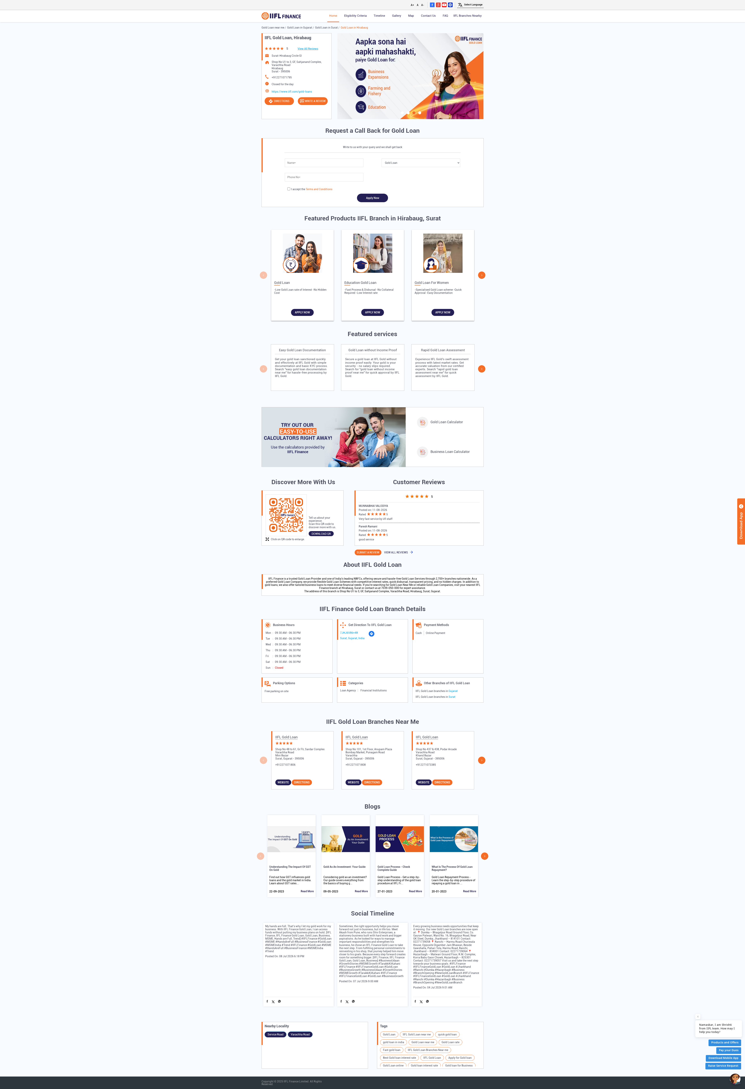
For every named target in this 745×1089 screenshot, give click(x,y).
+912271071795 (282, 77)
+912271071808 (356, 764)
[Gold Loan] (302, 254)
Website (283, 782)
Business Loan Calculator (450, 452)
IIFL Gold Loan (286, 737)
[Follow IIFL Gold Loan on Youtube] (444, 4)
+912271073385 (426, 764)
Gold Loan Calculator (447, 422)
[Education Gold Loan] (372, 254)
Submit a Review (368, 552)
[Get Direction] (371, 635)
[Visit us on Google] (438, 4)
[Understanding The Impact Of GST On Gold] (291, 839)
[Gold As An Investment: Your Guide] (345, 839)
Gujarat (453, 691)
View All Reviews (308, 48)
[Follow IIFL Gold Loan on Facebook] (432, 4)
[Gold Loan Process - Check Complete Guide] (400, 839)
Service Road (275, 1034)
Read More (307, 891)
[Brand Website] (450, 4)
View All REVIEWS (396, 552)
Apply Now (302, 312)
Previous (263, 275)
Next (482, 275)
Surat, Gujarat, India (352, 638)
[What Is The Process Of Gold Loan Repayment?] (454, 839)
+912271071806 (285, 764)
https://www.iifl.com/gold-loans (292, 91)
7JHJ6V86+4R (349, 632)
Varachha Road (300, 1034)
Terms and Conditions (319, 189)
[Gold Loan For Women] (443, 254)
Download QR (321, 533)
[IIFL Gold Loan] (281, 16)
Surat (452, 696)
